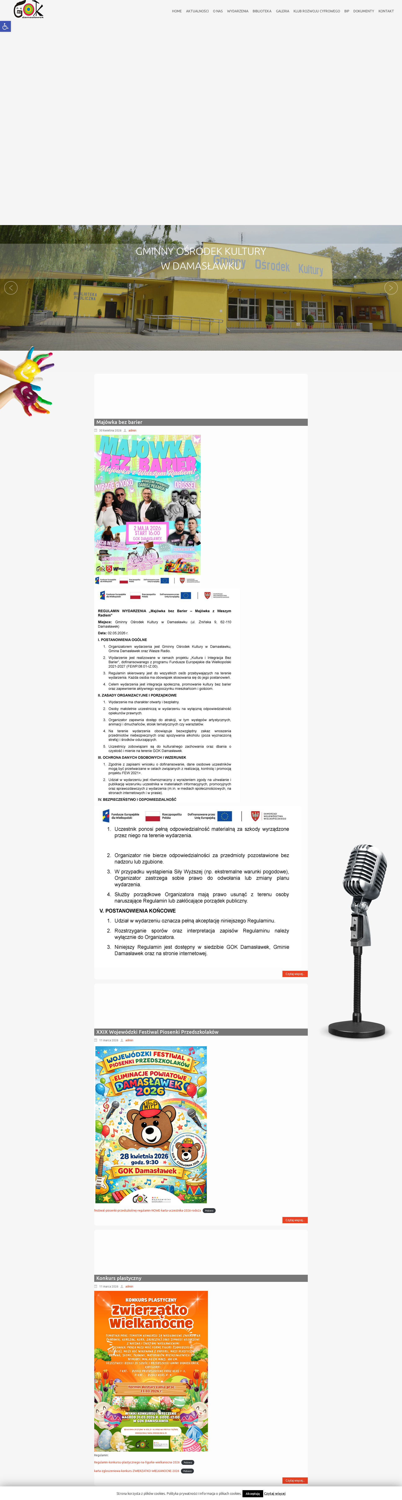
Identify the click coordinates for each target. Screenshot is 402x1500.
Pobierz (209, 1210)
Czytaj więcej (275, 1493)
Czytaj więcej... (295, 974)
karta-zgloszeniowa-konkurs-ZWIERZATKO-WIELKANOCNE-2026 (136, 1471)
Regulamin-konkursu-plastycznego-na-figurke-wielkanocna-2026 (137, 1462)
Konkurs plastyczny (118, 1278)
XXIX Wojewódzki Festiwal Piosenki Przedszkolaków (157, 1032)
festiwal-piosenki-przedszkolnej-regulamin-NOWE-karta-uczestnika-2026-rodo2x (147, 1210)
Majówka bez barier (119, 422)
